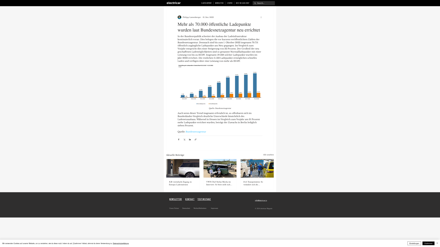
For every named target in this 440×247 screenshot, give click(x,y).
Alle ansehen (268, 155)
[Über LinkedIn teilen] (190, 139)
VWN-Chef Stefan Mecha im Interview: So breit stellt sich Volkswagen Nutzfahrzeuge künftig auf (218, 183)
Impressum (214, 208)
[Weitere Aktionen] (261, 17)
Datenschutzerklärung (121, 243)
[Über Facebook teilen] (179, 139)
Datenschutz (186, 208)
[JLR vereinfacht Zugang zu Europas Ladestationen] (182, 168)
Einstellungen (414, 243)
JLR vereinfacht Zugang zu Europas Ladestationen (180, 183)
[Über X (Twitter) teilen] (184, 139)
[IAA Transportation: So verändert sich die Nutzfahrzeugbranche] (257, 168)
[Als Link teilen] (195, 139)
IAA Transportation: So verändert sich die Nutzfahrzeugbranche (253, 183)
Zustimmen (428, 243)
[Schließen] (437, 243)
